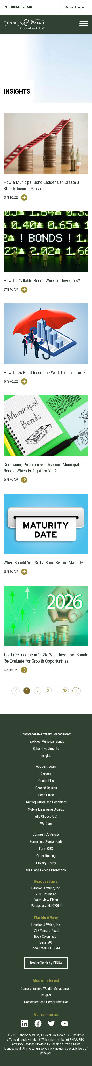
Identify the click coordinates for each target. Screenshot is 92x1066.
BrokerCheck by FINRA (46, 963)
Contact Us (46, 781)
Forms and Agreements (46, 841)
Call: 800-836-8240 (18, 7)
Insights (46, 756)
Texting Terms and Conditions (46, 802)
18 (65, 690)
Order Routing (46, 856)
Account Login (74, 7)
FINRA (73, 1039)
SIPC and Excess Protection (46, 870)
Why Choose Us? (46, 816)
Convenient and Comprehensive (46, 1002)
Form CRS (46, 849)
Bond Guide (46, 795)
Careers (46, 773)
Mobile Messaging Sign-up (46, 809)
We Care (46, 824)
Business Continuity (46, 834)
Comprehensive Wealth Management (46, 734)
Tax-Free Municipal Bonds (46, 741)
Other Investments (46, 748)
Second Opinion (46, 788)
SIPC (82, 1039)
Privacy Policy (46, 863)
